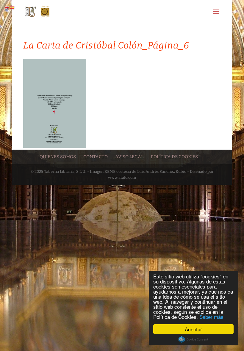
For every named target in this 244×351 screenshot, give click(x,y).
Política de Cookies (174, 156)
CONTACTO (95, 156)
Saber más (211, 316)
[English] (7, 7)
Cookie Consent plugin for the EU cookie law (193, 339)
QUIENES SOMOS (58, 156)
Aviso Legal (129, 156)
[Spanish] (12, 7)
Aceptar (193, 329)
